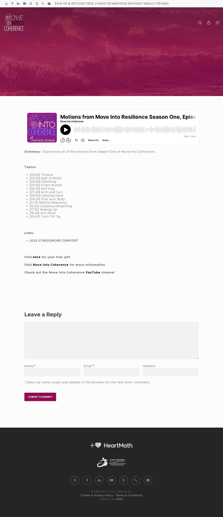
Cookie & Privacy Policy (97, 495)
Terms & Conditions (129, 495)
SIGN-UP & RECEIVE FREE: (111, 3)
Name (30, 366)
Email (89, 366)
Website (149, 366)
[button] (218, 22)
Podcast (111, 86)
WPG (119, 499)
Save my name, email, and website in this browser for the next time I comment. (89, 382)
